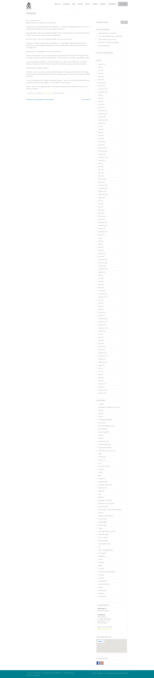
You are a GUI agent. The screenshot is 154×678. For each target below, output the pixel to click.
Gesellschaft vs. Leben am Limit (107, 450)
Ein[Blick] (100, 438)
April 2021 (101, 247)
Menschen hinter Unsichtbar (106, 503)
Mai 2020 (100, 281)
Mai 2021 (100, 244)
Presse (87, 4)
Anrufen (123, 4)
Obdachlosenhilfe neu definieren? (107, 33)
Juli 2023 (100, 163)
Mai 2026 (100, 73)
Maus (99, 494)
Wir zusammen (102, 590)
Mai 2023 (100, 169)
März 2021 (101, 250)
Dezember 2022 (102, 185)
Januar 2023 (101, 182)
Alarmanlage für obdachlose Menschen (109, 407)
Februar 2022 (102, 216)
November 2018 (102, 322)
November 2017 (102, 356)
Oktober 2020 (102, 266)
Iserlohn (100, 472)
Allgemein (101, 410)
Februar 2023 (102, 179)
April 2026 (101, 76)
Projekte (95, 4)
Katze (99, 475)
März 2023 (101, 176)
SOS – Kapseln (102, 553)
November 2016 (102, 390)
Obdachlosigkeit (46, 93)
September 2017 (103, 362)
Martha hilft (101, 491)
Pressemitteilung (103, 541)
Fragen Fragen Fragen (104, 45)
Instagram (101, 469)
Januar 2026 (101, 86)
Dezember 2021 (102, 222)
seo (99, 547)
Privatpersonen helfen (104, 544)
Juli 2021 (100, 238)
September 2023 (103, 157)
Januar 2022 (101, 219)
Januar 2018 (101, 350)
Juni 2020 (100, 278)
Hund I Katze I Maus (103, 466)
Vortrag (100, 587)
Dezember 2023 (102, 148)
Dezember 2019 (102, 294)
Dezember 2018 (102, 318)
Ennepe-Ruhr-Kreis (103, 441)
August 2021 (101, 235)
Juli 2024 (100, 126)
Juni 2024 (100, 129)
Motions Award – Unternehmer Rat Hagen (109, 509)
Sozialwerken (101, 556)
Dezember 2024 (102, 111)
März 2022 (101, 213)
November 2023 (102, 151)
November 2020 (102, 263)
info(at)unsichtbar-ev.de (104, 629)
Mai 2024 (100, 132)
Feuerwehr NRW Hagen (104, 444)
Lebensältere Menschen (105, 485)
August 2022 (101, 197)
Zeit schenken (86, 99)
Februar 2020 (102, 291)
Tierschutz (101, 568)
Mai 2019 (100, 303)
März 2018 (101, 343)
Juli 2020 (100, 275)
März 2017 (101, 381)
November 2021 (102, 225)
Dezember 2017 (102, 353)
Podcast (100, 528)
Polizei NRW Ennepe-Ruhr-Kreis (107, 531)
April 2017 (101, 377)
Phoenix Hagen (102, 525)
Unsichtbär (101, 578)
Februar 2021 (102, 253)
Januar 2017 (101, 387)
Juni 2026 (100, 70)
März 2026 (101, 79)
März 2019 (101, 309)
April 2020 (101, 284)
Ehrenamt (101, 435)
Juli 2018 (100, 334)
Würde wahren (102, 596)
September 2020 (103, 269)
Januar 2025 (101, 107)
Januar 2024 (101, 145)
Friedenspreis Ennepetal (105, 447)
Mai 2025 (100, 101)
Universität (101, 575)
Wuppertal (101, 593)
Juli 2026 (100, 67)
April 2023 (101, 173)
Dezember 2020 (102, 259)
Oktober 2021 (102, 228)
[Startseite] (28, 5)
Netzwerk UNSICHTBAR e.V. (106, 516)
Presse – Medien (103, 537)
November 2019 (102, 297)
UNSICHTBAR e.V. (103, 581)
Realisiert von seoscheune (33, 675)
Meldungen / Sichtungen (105, 500)
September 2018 (103, 328)
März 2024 (101, 138)
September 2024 (103, 120)
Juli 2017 (100, 368)
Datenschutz (38, 673)
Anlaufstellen (112, 4)
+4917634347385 (107, 627)
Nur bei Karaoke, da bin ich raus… (107, 39)
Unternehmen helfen (104, 584)
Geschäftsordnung (68, 673)
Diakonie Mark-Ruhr (103, 432)
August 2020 (101, 272)
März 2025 (101, 104)
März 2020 (101, 287)
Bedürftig (100, 413)
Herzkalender (102, 457)
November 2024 (102, 114)
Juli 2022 (100, 201)
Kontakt (80, 4)
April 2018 (101, 340)
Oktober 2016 (102, 393)
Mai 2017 (100, 374)
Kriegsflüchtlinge (102, 482)
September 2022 (103, 194)
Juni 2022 (100, 204)
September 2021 (103, 232)
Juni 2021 (100, 241)
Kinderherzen (102, 478)
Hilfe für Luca (102, 460)
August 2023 (101, 160)
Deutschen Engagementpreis (106, 426)
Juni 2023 (100, 166)
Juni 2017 (100, 371)
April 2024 (101, 135)
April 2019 (101, 306)
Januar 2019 (101, 315)
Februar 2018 (102, 346)
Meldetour (101, 497)
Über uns (57, 4)
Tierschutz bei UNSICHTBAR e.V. (107, 572)
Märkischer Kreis (102, 488)
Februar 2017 (102, 384)
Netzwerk (100, 513)
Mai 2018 (100, 337)
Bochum (100, 416)
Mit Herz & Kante (103, 506)
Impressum (30, 673)
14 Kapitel (101, 404)
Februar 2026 (102, 83)
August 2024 (101, 123)
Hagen (100, 454)
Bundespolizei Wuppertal (105, 419)
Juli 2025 (100, 95)
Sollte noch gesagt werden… (106, 550)
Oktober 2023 (102, 154)
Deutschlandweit (103, 429)
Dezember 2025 (102, 89)
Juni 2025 (100, 98)
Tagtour (100, 565)
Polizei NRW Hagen (103, 534)
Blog (73, 4)
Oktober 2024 (102, 117)
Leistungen (66, 4)
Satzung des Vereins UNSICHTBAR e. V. (52, 673)
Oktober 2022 (102, 191)
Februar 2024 (102, 142)
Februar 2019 (102, 312)
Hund (99, 463)
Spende (100, 559)
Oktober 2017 (102, 359)
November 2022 (102, 188)
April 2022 (101, 210)
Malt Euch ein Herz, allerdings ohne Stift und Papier (40, 99)
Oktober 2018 (102, 325)
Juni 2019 (100, 300)
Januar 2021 (101, 256)
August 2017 (101, 365)
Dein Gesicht (101, 423)
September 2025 (103, 92)
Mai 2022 (100, 207)
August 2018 (101, 331)
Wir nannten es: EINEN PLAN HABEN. (108, 42)
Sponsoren (101, 562)
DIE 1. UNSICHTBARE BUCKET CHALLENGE (110, 36)
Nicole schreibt (102, 519)
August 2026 (101, 64)
